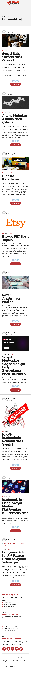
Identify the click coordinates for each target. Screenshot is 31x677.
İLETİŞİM (5, 661)
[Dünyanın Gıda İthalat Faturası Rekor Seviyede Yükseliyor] (15, 544)
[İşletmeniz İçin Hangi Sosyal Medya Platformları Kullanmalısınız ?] (15, 486)
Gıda (5, 549)
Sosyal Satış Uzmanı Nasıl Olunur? (12, 57)
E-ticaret (6, 233)
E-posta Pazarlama (10, 177)
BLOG (25, 660)
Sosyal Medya (7, 50)
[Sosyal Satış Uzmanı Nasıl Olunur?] (15, 40)
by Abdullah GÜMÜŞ (10, 31)
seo (5, 112)
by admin (8, 93)
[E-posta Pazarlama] (15, 163)
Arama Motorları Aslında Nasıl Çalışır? (14, 119)
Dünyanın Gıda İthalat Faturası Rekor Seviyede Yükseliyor (14, 557)
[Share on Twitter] (15, 81)
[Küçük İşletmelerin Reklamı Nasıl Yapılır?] (15, 415)
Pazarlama (6, 173)
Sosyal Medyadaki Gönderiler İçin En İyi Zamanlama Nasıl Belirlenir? (14, 365)
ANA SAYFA (4, 660)
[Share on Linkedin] (18, 81)
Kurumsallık (7, 292)
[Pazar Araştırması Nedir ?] (15, 282)
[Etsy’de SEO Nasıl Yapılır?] (15, 222)
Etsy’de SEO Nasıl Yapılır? (15, 238)
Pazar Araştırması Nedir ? (11, 298)
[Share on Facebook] (13, 81)
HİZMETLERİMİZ (19, 660)
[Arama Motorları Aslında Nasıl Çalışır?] (15, 102)
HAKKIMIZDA (11, 660)
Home (3, 16)
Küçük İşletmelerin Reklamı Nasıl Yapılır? (12, 439)
